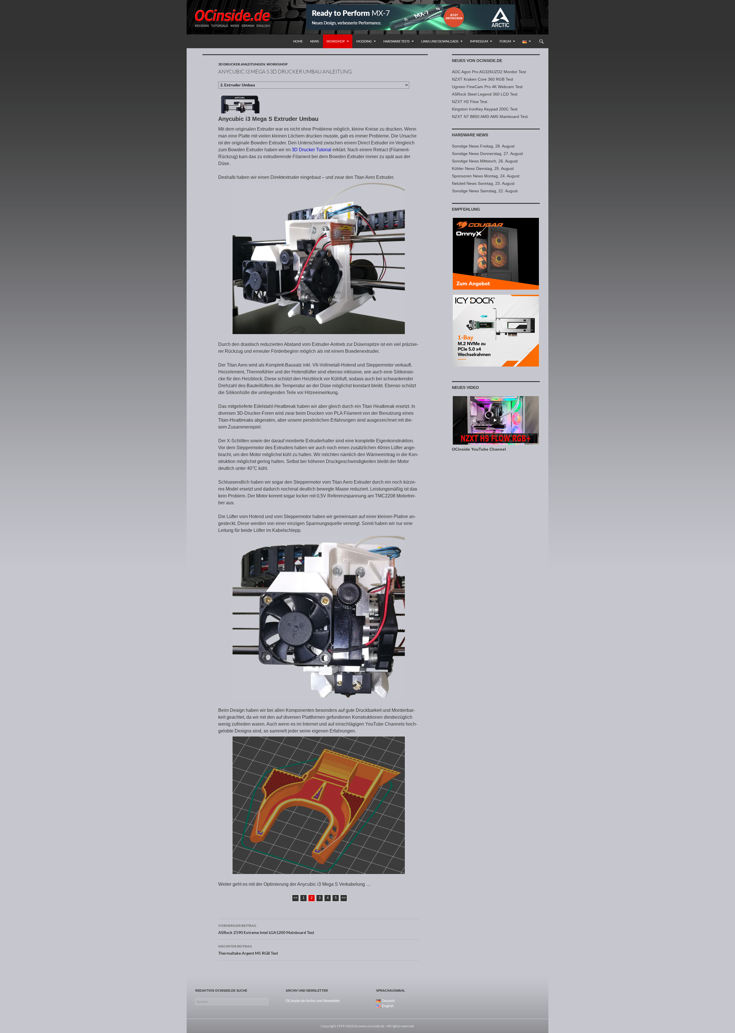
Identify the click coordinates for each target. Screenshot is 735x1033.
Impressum (479, 41)
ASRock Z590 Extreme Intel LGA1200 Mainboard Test (266, 929)
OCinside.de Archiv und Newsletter (313, 1001)
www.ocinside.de (371, 1026)
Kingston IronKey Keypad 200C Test (484, 109)
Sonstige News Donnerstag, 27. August (487, 153)
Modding (364, 41)
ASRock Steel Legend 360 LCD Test (484, 94)
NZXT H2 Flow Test (469, 101)
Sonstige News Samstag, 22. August (485, 191)
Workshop (335, 41)
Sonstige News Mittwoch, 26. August (485, 161)
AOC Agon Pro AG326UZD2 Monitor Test (489, 71)
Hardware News (470, 135)
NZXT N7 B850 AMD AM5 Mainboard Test (490, 116)
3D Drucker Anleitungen (241, 64)
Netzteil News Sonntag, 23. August (483, 183)
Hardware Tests (396, 41)
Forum (505, 41)
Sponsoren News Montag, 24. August (485, 176)
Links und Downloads (440, 41)
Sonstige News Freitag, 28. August (483, 146)
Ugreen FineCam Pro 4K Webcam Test (487, 86)
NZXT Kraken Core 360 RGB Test (482, 79)
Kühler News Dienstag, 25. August (483, 168)
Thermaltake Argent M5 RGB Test (248, 950)
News (314, 41)
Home (298, 41)
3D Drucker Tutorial (311, 149)
